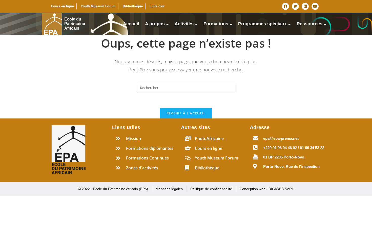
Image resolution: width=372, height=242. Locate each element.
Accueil (131, 23)
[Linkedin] (305, 6)
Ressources (309, 23)
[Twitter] (295, 6)
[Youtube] (315, 6)
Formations (215, 23)
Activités (184, 23)
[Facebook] (285, 6)
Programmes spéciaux (262, 23)
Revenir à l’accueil (186, 113)
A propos (155, 23)
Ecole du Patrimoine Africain (74, 23)
